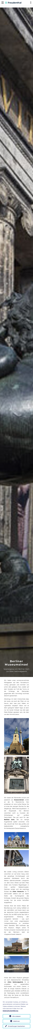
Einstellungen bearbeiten (16, 1026)
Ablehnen (16, 1021)
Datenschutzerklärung (10, 1011)
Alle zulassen (16, 1016)
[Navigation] (2, 2)
